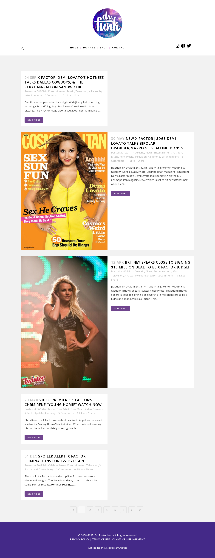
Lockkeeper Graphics (116, 547)
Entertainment (57, 91)
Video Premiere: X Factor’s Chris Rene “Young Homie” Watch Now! (64, 402)
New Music (77, 409)
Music (70, 91)
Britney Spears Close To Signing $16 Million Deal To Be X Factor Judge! (150, 264)
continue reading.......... (63, 484)
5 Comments (66, 413)
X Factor (94, 91)
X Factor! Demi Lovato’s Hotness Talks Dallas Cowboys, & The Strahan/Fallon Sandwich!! (64, 82)
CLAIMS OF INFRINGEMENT (128, 539)
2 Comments (166, 275)
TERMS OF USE (101, 539)
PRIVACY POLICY (79, 539)
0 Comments (52, 95)
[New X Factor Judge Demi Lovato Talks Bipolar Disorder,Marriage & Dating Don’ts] (64, 191)
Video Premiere (94, 409)
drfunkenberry (33, 95)
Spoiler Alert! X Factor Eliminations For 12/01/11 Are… (56, 458)
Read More (34, 120)
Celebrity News (144, 152)
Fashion (177, 152)
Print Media (126, 156)
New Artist (63, 409)
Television (81, 91)
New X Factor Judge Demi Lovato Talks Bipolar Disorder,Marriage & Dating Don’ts (147, 143)
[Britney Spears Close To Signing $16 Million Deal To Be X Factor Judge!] (64, 322)
